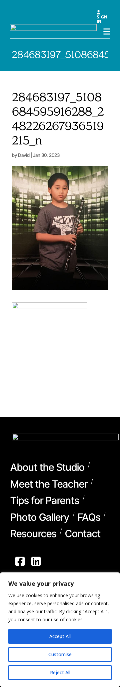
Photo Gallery (39, 518)
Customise (60, 654)
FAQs (89, 518)
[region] (60, 629)
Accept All (60, 636)
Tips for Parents (44, 501)
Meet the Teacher (49, 485)
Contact (83, 534)
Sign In (102, 18)
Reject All (60, 672)
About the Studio (47, 468)
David (24, 155)
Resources (33, 534)
